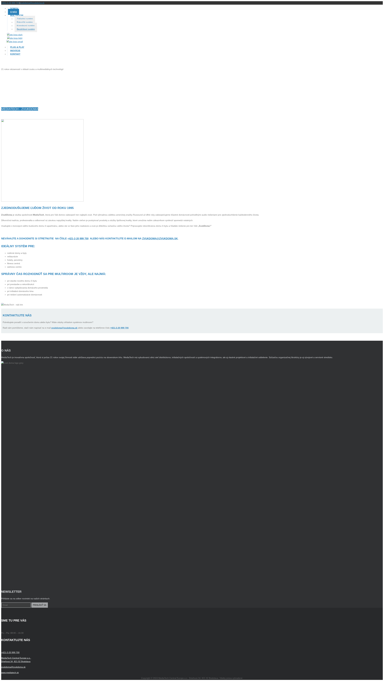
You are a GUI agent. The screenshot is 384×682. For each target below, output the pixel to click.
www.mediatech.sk (10, 672)
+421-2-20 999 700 (10, 3)
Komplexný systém (26, 25)
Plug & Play (17, 47)
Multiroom (16, 15)
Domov (14, 8)
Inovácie (15, 50)
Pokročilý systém (25, 22)
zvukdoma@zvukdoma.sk (32, 3)
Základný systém (25, 19)
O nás (13, 12)
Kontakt (15, 54)
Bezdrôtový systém (26, 29)
